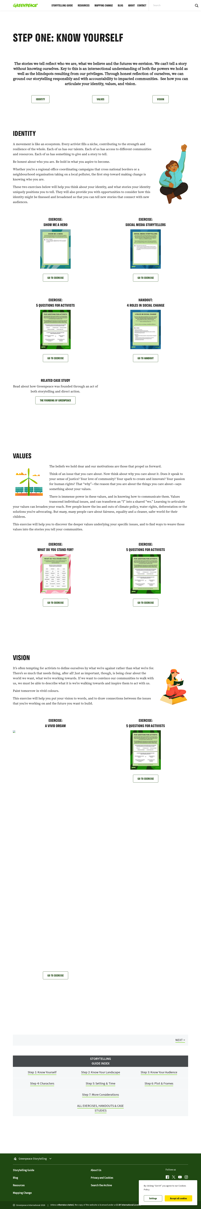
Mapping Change (22, 1193)
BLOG (120, 5)
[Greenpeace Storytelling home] (24, 5)
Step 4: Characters (42, 1083)
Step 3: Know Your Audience (159, 1072)
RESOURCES (84, 5)
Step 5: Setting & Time (100, 1083)
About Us (96, 1170)
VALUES (100, 99)
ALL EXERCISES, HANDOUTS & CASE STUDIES (100, 1108)
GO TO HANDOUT (146, 358)
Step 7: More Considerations (100, 1095)
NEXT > (180, 1040)
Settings (153, 1198)
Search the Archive (101, 1185)
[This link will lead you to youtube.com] (180, 1177)
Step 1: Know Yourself (42, 1072)
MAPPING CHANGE (104, 5)
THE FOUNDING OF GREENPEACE (55, 400)
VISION (160, 99)
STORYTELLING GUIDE (62, 5)
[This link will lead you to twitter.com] (174, 1177)
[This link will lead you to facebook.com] (167, 1177)
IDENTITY (40, 99)
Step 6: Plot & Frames (159, 1083)
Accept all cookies (178, 1198)
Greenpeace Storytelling (32, 1159)
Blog (15, 1178)
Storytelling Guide (23, 1170)
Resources (19, 1185)
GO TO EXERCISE (55, 278)
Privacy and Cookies (102, 1178)
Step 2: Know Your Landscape (100, 1072)
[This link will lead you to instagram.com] (186, 1177)
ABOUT (131, 5)
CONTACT (141, 5)
